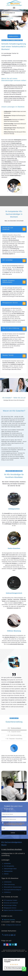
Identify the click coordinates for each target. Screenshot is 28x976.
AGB (26, 951)
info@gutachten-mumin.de (13, 925)
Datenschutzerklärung (20, 951)
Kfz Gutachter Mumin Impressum (11, 951)
